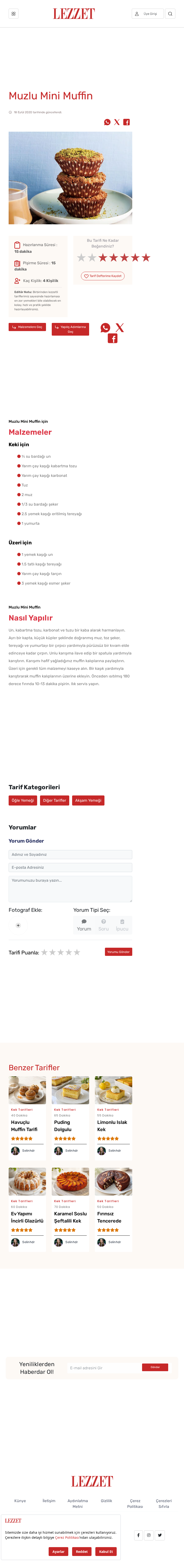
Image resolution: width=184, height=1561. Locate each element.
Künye (20, 1501)
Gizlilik (106, 1501)
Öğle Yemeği (23, 800)
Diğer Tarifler (54, 800)
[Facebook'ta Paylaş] (126, 122)
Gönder (155, 1367)
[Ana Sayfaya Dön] (92, 1481)
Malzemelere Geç (29, 327)
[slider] (103, 258)
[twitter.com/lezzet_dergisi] (160, 1535)
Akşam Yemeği (88, 800)
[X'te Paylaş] (117, 122)
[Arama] (170, 14)
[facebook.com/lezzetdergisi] (138, 1535)
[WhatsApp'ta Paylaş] (107, 122)
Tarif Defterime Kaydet (105, 276)
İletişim (49, 1501)
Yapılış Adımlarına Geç (73, 329)
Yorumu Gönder (118, 952)
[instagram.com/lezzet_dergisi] (149, 1535)
